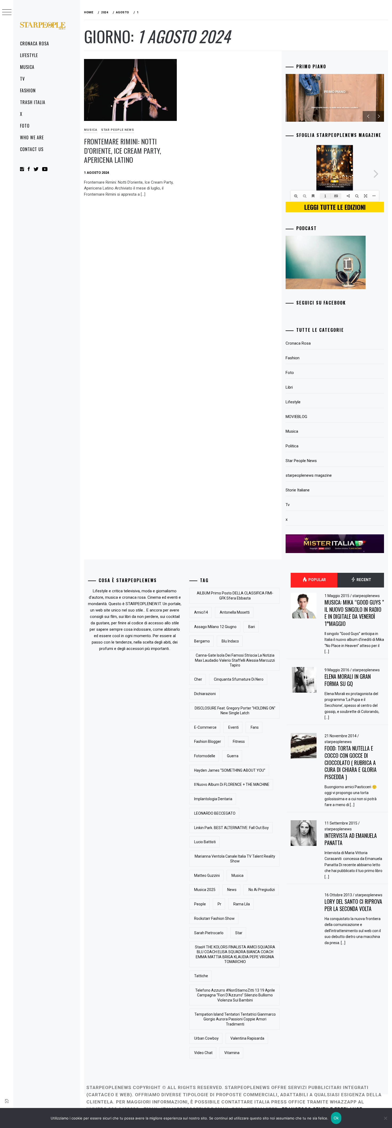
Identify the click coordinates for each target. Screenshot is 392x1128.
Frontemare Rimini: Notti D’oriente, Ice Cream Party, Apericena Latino (122, 150)
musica (237, 875)
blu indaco (230, 641)
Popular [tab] (316, 580)
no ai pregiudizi (262, 890)
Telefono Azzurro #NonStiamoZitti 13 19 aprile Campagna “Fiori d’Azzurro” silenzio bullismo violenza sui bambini (235, 995)
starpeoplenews (366, 596)
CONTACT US (31, 149)
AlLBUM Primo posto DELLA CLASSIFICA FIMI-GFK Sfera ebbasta (235, 595)
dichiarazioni (205, 694)
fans (255, 727)
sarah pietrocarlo (208, 933)
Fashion (28, 90)
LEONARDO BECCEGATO (214, 813)
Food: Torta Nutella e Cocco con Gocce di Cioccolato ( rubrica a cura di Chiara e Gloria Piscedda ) (351, 762)
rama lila (241, 904)
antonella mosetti (235, 612)
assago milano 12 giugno (215, 627)
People (200, 904)
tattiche (201, 976)
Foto (25, 126)
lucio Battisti (205, 842)
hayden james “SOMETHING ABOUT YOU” (229, 770)
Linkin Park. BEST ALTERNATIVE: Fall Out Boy (231, 828)
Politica (292, 446)
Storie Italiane (298, 490)
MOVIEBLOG (296, 416)
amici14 (201, 612)
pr (219, 904)
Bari (251, 627)
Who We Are (32, 137)
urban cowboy (206, 1038)
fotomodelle (204, 756)
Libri (289, 387)
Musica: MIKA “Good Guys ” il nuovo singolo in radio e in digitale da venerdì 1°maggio (354, 613)
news (232, 890)
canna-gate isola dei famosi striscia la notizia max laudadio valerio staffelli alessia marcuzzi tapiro (235, 660)
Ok (336, 1118)
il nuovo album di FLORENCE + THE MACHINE (231, 784)
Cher (198, 679)
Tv (22, 79)
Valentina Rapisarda (247, 1038)
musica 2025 (204, 890)
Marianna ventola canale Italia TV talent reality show (235, 858)
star (238, 933)
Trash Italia (32, 102)
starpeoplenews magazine (309, 475)
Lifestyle (29, 55)
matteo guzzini (207, 875)
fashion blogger (207, 741)
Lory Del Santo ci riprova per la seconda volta (353, 905)
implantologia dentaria (213, 799)
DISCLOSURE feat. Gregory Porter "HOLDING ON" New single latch (235, 710)
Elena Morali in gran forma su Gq (348, 680)
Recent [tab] (363, 580)
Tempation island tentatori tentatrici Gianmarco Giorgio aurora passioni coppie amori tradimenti (235, 1019)
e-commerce (205, 727)
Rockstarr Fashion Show (214, 918)
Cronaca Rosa (34, 43)
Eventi (233, 727)
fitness (239, 741)
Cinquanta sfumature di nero (238, 679)
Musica (27, 67)
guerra (232, 756)
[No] (385, 1118)
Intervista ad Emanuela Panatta (351, 839)
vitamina (231, 1053)
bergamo (202, 641)
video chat (203, 1053)
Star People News (117, 130)
